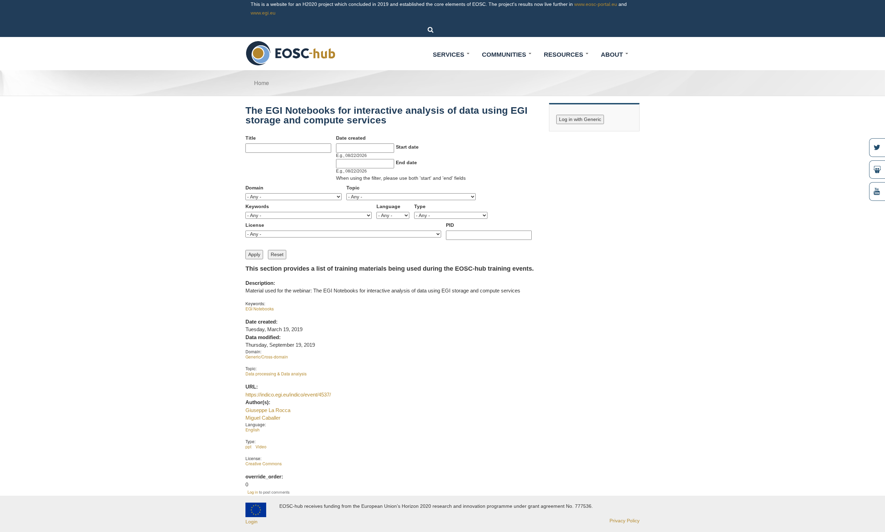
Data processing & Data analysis (276, 373)
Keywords (257, 206)
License (254, 225)
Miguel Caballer (262, 418)
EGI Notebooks (259, 308)
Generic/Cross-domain (266, 357)
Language (388, 206)
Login (251, 521)
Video (261, 446)
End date (406, 162)
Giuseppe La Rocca (267, 410)
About (613, 54)
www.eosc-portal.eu (595, 4)
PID (450, 225)
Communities (505, 54)
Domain (254, 187)
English (252, 429)
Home (261, 83)
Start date (407, 147)
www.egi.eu (263, 13)
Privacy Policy (624, 520)
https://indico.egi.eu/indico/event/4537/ (288, 395)
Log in (253, 492)
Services (449, 54)
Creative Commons (263, 463)
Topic (353, 187)
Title (250, 138)
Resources (564, 54)
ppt (248, 446)
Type (420, 206)
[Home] (290, 53)
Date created (351, 138)
